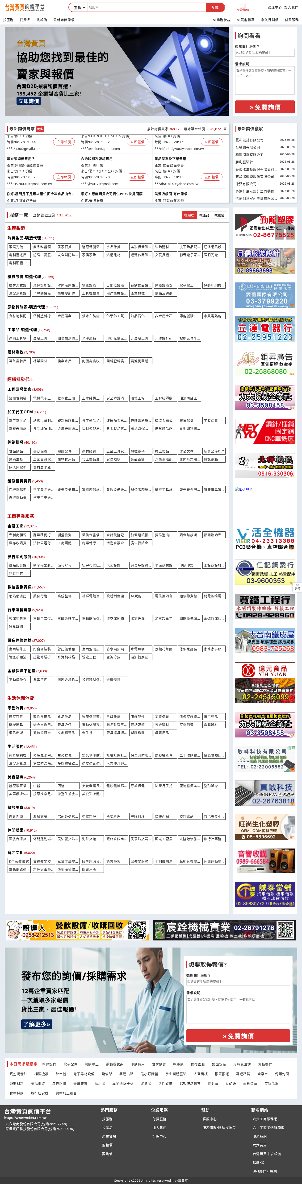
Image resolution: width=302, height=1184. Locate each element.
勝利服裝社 (244, 162)
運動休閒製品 (141, 255)
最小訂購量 (149, 1074)
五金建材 (162, 724)
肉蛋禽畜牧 (91, 361)
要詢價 (107, 1153)
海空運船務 (115, 618)
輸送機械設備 (116, 293)
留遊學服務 (139, 861)
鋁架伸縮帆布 (190, 1083)
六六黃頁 (260, 1145)
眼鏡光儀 (16, 246)
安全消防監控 (68, 255)
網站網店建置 (19, 596)
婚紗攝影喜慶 (165, 755)
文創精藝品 (66, 732)
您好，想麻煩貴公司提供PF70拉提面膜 (112, 187)
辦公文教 (187, 451)
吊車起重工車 (165, 618)
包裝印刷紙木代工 (141, 420)
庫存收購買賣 (19, 543)
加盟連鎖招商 (141, 535)
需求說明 (242, 64)
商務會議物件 (68, 679)
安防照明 (113, 459)
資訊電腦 (211, 459)
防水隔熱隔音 (116, 649)
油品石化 (138, 316)
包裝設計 (113, 565)
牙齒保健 (138, 785)
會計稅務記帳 (116, 535)
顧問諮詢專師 (214, 535)
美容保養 (40, 451)
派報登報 (65, 565)
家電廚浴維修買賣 (92, 489)
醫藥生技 (16, 459)
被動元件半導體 (190, 338)
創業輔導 (89, 543)
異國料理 (138, 816)
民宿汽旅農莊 (141, 838)
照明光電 (211, 255)
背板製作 (265, 1064)
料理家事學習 (43, 869)
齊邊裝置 (80, 1083)
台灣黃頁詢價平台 (27, 1113)
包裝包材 (16, 573)
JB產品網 (260, 1136)
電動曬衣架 (115, 1064)
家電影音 (187, 724)
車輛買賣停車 (43, 618)
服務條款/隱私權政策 (219, 1127)
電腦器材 (211, 724)
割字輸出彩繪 (43, 565)
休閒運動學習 (214, 861)
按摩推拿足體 (43, 793)
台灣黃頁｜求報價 (267, 1153)
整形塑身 (211, 785)
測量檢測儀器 (68, 338)
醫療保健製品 (92, 246)
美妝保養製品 (141, 246)
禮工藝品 (162, 451)
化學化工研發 (68, 398)
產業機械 (138, 293)
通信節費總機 (190, 596)
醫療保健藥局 (92, 716)
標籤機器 (41, 1074)
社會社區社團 (116, 755)
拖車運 (178, 1064)
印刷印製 (187, 565)
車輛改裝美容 (68, 618)
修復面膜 (198, 1064)
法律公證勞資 (43, 543)
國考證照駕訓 (92, 861)
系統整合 (65, 596)
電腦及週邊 (164, 293)
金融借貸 (113, 679)
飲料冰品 (187, 816)
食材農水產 (42, 467)
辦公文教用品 (43, 724)
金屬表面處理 (68, 428)
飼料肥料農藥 (116, 361)
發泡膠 (146, 1083)
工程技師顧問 (165, 398)
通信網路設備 (214, 246)
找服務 (8, 19)
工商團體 (65, 543)
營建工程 (89, 657)
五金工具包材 (116, 451)
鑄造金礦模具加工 (165, 420)
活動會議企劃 (116, 543)
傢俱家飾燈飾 (190, 716)
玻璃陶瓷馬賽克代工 (116, 420)
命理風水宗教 (43, 755)
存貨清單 (271, 1083)
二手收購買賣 (190, 755)
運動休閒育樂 (92, 724)
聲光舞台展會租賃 (190, 489)
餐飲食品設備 (141, 285)
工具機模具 (91, 293)
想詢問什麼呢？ (247, 46)
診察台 (262, 1074)
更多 (40, 129)
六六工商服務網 (265, 1119)
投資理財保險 (92, 679)
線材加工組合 (66, 1093)
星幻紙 (231, 1083)
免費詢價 (243, 10)
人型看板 (201, 1074)
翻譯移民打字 (43, 535)
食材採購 (17, 1093)
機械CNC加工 (141, 428)
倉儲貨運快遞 (214, 618)
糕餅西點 (162, 816)
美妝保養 (211, 420)
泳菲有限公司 (246, 184)
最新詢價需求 (64, 19)
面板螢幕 (250, 1083)
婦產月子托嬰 (165, 785)
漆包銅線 (59, 1083)
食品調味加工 (43, 428)
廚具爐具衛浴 (116, 732)
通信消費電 (42, 732)
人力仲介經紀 (116, 763)
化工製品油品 (92, 459)
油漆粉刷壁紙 (141, 657)
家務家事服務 (214, 649)
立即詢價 (28, 101)
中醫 (36, 785)
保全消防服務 (141, 755)
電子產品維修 (43, 489)
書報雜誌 (113, 716)
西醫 (61, 785)
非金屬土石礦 (165, 316)
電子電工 (187, 285)
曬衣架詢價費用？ (21, 152)
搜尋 (215, 7)
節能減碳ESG (190, 316)
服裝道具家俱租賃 (214, 489)
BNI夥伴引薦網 (265, 1171)
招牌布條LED (92, 565)
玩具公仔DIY (214, 451)
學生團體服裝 (176, 1074)
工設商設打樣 (214, 565)
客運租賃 (243, 1074)
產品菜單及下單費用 (170, 152)
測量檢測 (65, 535)
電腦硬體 (16, 263)
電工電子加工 (19, 420)
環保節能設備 (43, 285)
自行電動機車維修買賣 (19, 497)
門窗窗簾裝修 (43, 649)
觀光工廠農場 (165, 838)
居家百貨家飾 (43, 459)
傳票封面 (282, 1074)
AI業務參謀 (222, 19)
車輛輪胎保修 (92, 618)
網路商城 (16, 732)
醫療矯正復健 (19, 785)
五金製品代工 (116, 428)
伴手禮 (87, 732)
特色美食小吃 (214, 816)
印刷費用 (138, 1064)
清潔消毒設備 (19, 293)
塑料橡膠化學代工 (68, 420)
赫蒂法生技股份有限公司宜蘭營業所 (254, 170)
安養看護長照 (92, 785)
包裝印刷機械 (214, 285)
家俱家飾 (89, 255)
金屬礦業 (65, 316)
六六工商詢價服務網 (269, 1127)
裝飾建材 (162, 246)
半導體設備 (42, 293)
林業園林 (40, 361)
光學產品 (89, 338)
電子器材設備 (84, 1074)
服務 (78, 7)
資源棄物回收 (214, 755)
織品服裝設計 (19, 565)
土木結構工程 (92, 398)
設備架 (107, 1074)
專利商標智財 (19, 535)
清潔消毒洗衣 (19, 763)
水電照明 (138, 649)
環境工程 (138, 398)
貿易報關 (16, 626)
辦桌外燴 (16, 816)
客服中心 (210, 1119)
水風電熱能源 (214, 316)
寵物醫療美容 (190, 785)
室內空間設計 (92, 649)
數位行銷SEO (43, 596)
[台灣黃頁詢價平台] (29, 7)
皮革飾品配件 (190, 246)
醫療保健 (187, 420)
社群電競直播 (92, 596)
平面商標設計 (165, 565)
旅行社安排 (40, 1093)
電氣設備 (89, 285)
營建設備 (49, 1064)
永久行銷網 (270, 19)
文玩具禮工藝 (165, 255)
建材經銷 (89, 451)
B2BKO (259, 1162)
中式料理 (89, 816)
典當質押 (40, 679)
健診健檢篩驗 (116, 785)
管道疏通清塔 (19, 657)
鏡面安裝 (219, 1064)
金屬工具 (40, 338)
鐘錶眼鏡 (138, 724)
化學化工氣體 (116, 316)
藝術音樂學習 (190, 861)
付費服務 (292, 19)
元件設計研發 (165, 338)
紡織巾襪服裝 (43, 255)
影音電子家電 (190, 255)
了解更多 (35, 1024)
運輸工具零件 (19, 338)
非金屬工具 (139, 338)
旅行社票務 (213, 838)
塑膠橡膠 (138, 732)
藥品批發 (38, 1083)
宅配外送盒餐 (68, 816)
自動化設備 (115, 285)
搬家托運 (138, 618)
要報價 (107, 1145)
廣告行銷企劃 (141, 543)
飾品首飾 (138, 459)
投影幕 (213, 1083)
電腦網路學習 (19, 869)
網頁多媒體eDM (141, 565)
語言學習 (113, 861)
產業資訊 (109, 1136)
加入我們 (291, 7)
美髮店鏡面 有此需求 (171, 187)
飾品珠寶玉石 (116, 724)
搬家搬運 (222, 1074)
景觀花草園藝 (165, 649)
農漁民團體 (139, 361)
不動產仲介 (18, 679)
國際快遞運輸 (190, 618)
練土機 (61, 1074)
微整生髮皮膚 (68, 793)
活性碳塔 (165, 1083)
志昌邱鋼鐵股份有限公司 (254, 176)
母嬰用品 (162, 732)
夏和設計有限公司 (249, 140)
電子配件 (70, 1064)
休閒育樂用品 (190, 459)
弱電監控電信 (214, 596)
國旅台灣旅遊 (19, 838)
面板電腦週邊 (19, 489)
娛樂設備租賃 (68, 489)
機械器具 (16, 724)
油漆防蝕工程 (190, 398)
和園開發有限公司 (249, 154)
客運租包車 (18, 618)
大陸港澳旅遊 (190, 838)
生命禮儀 (65, 755)
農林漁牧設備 (19, 285)
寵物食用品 (66, 459)
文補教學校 (42, 861)
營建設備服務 (68, 649)
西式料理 (113, 816)
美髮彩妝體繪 (92, 793)
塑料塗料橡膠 (43, 316)
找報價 (42, 19)
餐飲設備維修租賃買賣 (116, 489)
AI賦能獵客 (246, 19)
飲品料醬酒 (42, 246)
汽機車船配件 (165, 459)
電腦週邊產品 (19, 255)
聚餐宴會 (40, 816)
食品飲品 (16, 451)
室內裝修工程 (19, 649)
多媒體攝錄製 (68, 763)
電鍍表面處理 (19, 428)
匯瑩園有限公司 (247, 147)
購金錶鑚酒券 (190, 535)
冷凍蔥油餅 (242, 1064)
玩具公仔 (65, 724)
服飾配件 (65, 451)
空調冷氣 (113, 657)
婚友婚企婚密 (92, 763)
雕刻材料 (17, 1083)
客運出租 (126, 1074)
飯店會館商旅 (116, 838)
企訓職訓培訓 (165, 861)
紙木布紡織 (91, 316)
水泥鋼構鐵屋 (68, 657)
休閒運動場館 (43, 838)
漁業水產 (65, 361)
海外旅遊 (89, 838)
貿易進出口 (164, 535)
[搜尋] (147, 7)
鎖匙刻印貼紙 (92, 755)
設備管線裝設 (19, 398)
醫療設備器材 (165, 285)
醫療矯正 (92, 1064)
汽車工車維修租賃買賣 (43, 497)
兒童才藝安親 (68, 861)
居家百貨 (65, 246)
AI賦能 (136, 596)
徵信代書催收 (92, 535)
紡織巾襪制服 (43, 420)
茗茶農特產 (18, 361)
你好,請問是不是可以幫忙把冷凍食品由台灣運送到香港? (41, 188)
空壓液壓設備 (68, 285)
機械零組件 (66, 293)
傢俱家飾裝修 (190, 649)
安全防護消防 (116, 398)
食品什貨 (113, 246)
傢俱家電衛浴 (19, 467)
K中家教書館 (19, 861)
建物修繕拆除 (43, 657)
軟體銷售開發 (116, 596)
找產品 (25, 19)
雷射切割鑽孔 (190, 428)
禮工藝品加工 (92, 420)
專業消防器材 (123, 1083)
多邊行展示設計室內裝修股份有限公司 (254, 192)
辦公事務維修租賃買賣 (141, 489)
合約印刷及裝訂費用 (97, 152)
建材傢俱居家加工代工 (92, 428)
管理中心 (275, 7)
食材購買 (159, 1064)
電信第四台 (164, 596)
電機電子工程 (43, 398)
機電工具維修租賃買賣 (165, 489)
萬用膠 (100, 1083)
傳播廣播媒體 (68, 869)
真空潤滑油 (18, 1074)
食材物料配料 (19, 316)
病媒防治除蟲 (43, 763)
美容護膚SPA (19, 793)
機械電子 (138, 451)
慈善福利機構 (19, 755)
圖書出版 (89, 869)
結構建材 (113, 255)
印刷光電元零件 (116, 338)
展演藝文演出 (68, 838)
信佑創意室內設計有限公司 (254, 199)
